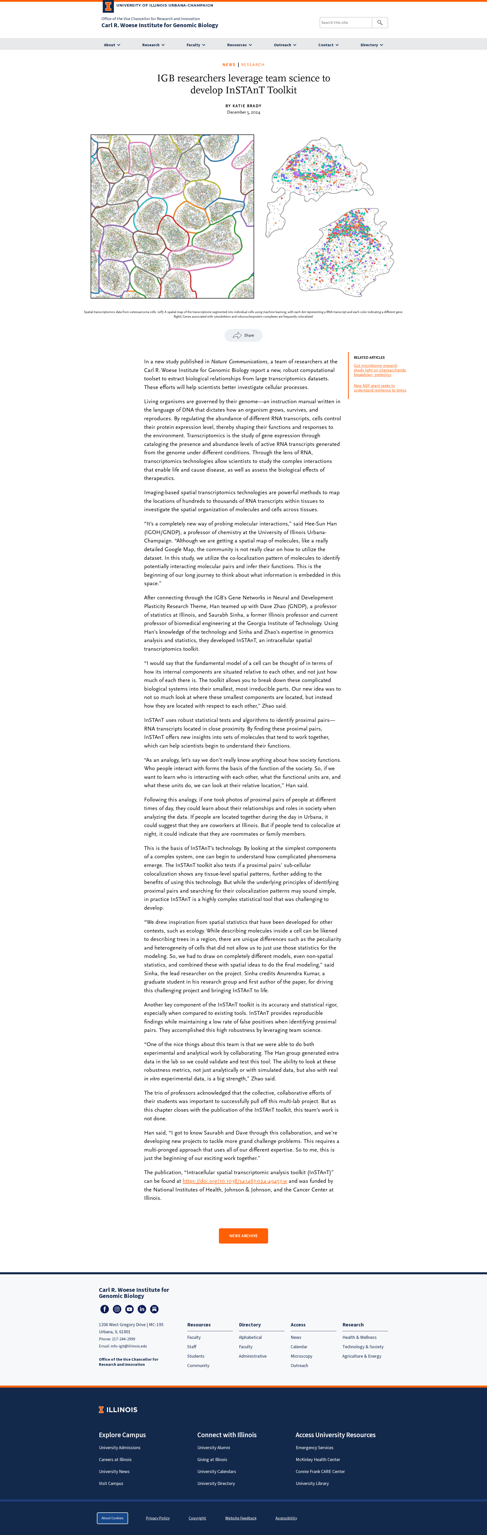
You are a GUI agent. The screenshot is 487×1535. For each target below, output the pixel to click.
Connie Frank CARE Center (320, 1471)
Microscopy (301, 1356)
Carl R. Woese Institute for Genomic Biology (159, 25)
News (229, 65)
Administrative (253, 1356)
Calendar (299, 1347)
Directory (369, 45)
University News (114, 1471)
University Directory (216, 1483)
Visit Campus (111, 1483)
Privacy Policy (158, 1518)
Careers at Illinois (115, 1459)
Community (198, 1365)
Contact (326, 45)
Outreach (282, 45)
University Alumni (213, 1448)
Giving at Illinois (212, 1459)
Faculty (193, 45)
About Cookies (112, 1518)
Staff (191, 1347)
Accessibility (286, 1518)
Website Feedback (241, 1518)
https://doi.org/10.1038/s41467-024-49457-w (235, 1181)
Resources (237, 45)
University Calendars (216, 1471)
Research (151, 45)
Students (195, 1356)
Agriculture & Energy (361, 1356)
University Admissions (120, 1448)
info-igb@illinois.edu (129, 1346)
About (109, 45)
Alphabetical (250, 1337)
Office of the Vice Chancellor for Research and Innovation (150, 19)
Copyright (197, 1518)
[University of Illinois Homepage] (118, 1409)
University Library (312, 1483)
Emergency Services (315, 1448)
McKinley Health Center (318, 1459)
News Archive (243, 1236)
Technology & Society (363, 1347)
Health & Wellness (359, 1337)
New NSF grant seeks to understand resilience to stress (380, 388)
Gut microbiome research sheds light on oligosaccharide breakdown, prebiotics (380, 370)
